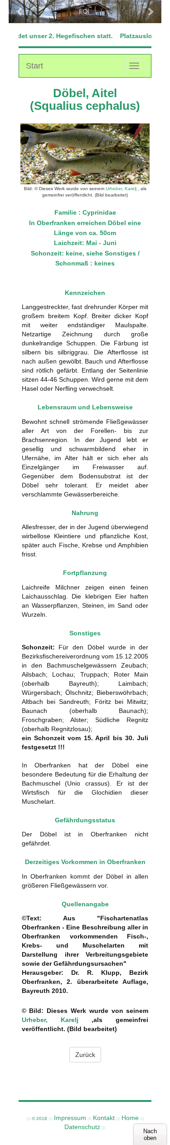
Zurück (85, 1054)
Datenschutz (82, 1126)
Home (130, 1117)
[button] (20, 11)
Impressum (70, 1117)
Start (34, 65)
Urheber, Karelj (121, 188)
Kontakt (104, 1117)
